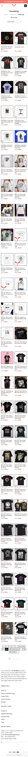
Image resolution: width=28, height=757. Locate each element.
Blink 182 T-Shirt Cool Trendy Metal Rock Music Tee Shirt (20, 269)
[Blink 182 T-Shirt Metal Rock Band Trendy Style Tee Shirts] (7, 628)
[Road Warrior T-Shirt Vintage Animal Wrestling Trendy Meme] (7, 87)
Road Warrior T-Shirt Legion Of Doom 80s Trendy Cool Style (7, 122)
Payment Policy (5, 716)
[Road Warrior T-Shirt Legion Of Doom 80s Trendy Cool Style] (7, 112)
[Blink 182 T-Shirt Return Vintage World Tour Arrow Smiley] (21, 554)
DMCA (3, 719)
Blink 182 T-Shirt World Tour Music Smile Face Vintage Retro (7, 196)
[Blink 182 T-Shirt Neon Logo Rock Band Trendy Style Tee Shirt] (21, 579)
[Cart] (25, 5)
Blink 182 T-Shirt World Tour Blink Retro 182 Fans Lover (21, 392)
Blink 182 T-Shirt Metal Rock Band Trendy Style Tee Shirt (20, 614)
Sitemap (3, 702)
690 (14, 652)
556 (24, 646)
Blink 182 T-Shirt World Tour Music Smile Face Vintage (21, 342)
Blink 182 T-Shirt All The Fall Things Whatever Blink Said (21, 319)
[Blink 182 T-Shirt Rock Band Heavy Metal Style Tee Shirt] (7, 530)
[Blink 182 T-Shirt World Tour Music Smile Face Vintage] (21, 333)
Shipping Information (6, 713)
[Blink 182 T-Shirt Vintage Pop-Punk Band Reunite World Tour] (21, 186)
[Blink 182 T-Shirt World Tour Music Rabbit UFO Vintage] (7, 358)
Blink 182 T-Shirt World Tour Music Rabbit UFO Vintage (7, 367)
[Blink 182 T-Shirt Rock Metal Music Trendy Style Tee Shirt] (7, 235)
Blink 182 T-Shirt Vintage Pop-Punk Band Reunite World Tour (20, 196)
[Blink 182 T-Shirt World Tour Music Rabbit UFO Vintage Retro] (21, 358)
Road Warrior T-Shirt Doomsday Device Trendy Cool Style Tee (7, 73)
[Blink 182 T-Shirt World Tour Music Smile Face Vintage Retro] (7, 186)
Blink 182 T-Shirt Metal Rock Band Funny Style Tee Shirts (20, 220)
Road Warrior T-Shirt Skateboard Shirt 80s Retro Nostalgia (21, 122)
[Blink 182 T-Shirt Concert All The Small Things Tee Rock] (21, 284)
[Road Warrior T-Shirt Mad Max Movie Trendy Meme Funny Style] (21, 136)
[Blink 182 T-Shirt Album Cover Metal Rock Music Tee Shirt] (7, 333)
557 (3, 649)
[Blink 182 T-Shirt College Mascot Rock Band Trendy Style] (7, 161)
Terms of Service (5, 699)
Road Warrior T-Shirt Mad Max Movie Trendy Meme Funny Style (20, 147)
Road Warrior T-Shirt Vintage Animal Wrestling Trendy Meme (6, 97)
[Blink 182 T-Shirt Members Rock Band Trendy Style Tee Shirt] (7, 259)
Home (6, 14)
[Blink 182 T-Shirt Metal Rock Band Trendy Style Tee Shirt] (21, 604)
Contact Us (4, 711)
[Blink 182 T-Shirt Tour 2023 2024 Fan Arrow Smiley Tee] (21, 505)
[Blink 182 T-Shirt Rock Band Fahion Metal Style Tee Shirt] (7, 554)
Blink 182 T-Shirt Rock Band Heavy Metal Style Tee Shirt (6, 540)
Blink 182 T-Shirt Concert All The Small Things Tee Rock (20, 294)
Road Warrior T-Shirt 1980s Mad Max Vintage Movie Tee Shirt (21, 73)
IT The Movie (15, 670)
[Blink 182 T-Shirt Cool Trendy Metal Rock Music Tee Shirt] (21, 259)
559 (10, 649)
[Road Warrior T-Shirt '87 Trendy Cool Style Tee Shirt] (21, 87)
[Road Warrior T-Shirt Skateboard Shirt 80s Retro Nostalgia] (21, 112)
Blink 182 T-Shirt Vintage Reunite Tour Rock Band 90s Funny (6, 466)
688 (25, 649)
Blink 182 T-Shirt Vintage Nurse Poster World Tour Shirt (6, 220)
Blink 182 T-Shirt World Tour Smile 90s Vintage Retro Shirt (21, 171)
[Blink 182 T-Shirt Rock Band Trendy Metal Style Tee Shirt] (7, 505)
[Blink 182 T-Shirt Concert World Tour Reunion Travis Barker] (7, 309)
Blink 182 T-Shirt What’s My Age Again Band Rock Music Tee (7, 392)
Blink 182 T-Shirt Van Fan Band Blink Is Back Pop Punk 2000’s (20, 491)
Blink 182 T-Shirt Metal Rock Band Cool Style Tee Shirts (20, 638)
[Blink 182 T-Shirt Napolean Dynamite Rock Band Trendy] (7, 604)
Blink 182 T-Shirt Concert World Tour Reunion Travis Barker (7, 319)
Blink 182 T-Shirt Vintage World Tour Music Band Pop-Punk (6, 442)
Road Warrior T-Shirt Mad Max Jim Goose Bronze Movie (6, 48)
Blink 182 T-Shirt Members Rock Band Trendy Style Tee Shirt (7, 269)
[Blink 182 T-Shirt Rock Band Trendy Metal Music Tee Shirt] (21, 530)
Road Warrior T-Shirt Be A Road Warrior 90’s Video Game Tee (6, 147)
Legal (2, 722)
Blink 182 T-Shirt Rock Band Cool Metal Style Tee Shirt (7, 589)
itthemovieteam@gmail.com (12, 734)
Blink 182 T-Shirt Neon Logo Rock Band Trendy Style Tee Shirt (20, 589)
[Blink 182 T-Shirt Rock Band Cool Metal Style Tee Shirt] (7, 579)
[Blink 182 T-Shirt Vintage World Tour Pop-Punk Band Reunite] (7, 407)
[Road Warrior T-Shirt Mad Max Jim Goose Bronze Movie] (7, 38)
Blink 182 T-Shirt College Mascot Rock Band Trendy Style (7, 171)
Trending (13, 14)
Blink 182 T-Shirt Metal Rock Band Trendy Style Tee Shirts (6, 638)
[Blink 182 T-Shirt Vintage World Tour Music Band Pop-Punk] (7, 432)
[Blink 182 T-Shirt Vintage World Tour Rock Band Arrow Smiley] (21, 407)
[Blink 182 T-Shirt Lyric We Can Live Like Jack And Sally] (21, 235)
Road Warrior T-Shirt (19, 47)
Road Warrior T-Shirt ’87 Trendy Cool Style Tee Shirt (21, 96)
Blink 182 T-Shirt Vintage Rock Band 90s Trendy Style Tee (20, 442)
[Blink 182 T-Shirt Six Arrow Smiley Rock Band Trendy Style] (7, 481)
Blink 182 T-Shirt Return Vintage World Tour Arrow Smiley (20, 565)
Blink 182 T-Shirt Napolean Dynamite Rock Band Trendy (7, 614)
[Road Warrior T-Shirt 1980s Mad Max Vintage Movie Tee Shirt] (21, 63)
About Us (3, 690)
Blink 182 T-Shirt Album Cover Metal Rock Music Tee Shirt (6, 343)
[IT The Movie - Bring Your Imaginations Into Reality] (14, 5)
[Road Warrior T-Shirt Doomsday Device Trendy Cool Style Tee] (7, 63)
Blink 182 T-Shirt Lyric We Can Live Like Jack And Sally (20, 245)
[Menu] (2, 6)
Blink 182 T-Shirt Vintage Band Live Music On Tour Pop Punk (20, 466)
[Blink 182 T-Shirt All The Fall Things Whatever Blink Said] (21, 309)
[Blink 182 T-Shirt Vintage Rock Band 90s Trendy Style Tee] (21, 432)
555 (20, 646)
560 (14, 649)
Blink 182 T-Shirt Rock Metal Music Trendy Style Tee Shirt (6, 245)
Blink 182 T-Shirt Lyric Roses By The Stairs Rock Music (7, 294)
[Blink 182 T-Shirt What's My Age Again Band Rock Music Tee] (7, 382)
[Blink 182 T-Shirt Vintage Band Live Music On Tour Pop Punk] (21, 456)
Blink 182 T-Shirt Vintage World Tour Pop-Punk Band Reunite (7, 417)
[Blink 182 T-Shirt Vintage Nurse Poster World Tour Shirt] (7, 210)
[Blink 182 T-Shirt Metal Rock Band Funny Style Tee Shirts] (21, 210)
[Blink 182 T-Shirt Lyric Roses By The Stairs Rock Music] (7, 284)
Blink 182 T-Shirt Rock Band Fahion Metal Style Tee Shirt (6, 565)
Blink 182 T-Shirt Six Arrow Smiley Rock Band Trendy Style (7, 491)
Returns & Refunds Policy (8, 693)
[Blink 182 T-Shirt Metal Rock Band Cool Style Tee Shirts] (21, 628)
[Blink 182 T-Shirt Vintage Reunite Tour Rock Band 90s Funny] (7, 456)
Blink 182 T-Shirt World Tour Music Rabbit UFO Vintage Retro (21, 368)
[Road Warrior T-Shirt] (21, 38)
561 (18, 649)
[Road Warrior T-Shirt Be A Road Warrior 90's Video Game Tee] (7, 136)
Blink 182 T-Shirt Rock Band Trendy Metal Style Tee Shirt (6, 515)
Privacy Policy (5, 696)
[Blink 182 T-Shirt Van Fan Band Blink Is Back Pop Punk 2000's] (21, 481)
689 (11, 652)
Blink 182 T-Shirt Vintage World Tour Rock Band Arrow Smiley (20, 417)
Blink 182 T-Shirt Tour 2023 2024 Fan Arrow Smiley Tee (21, 515)
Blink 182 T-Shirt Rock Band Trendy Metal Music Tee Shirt (20, 540)
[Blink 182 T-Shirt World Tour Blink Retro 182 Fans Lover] (21, 382)
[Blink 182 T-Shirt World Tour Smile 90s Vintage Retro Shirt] (21, 161)
